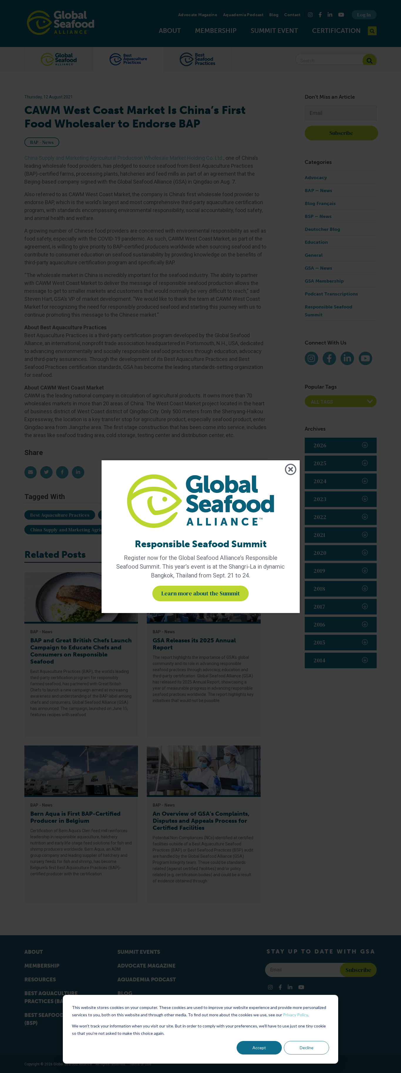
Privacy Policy (295, 1014)
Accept (259, 1047)
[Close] (290, 469)
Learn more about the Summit (200, 593)
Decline (307, 1047)
